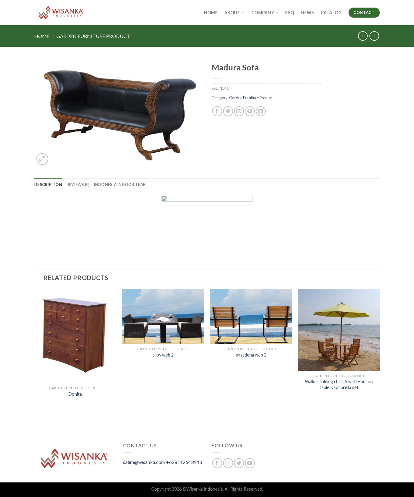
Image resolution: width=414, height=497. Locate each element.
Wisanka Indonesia (204, 489)
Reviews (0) (78, 184)
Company (262, 12)
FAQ (289, 12)
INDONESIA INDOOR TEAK (120, 184)
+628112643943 (184, 462)
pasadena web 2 (251, 354)
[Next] (379, 359)
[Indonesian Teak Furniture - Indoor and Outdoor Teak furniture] (61, 12)
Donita (75, 394)
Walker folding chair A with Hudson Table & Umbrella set (339, 384)
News (307, 12)
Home (211, 12)
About (232, 12)
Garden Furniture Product (93, 36)
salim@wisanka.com (144, 462)
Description (48, 184)
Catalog (331, 12)
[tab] (48, 184)
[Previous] (34, 359)
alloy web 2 (163, 354)
